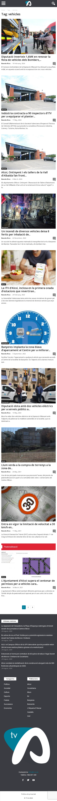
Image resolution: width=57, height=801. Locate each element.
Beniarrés (30, 704)
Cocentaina (31, 688)
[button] (53, 4)
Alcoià (4, 53)
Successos (8, 704)
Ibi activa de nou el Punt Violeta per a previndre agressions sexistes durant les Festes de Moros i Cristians (26, 636)
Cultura (6, 692)
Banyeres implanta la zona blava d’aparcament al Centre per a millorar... (25, 348)
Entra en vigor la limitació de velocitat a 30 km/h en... (28, 525)
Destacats (5, 402)
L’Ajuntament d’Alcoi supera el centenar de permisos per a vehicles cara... (28, 582)
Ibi (28, 696)
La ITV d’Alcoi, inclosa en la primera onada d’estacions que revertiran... (27, 289)
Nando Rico (5, 63)
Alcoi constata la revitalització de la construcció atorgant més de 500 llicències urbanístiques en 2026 (27, 664)
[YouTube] (33, 780)
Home (3, 10)
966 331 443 (31, 775)
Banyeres (5, 228)
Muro (29, 692)
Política (7, 684)
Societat (7, 688)
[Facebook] (23, 780)
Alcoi (3, 284)
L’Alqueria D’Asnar (34, 708)
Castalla (30, 712)
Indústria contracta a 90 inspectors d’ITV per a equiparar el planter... (26, 115)
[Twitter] (28, 780)
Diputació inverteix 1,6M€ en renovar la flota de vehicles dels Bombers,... (25, 58)
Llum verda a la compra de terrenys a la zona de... (26, 466)
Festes (6, 700)
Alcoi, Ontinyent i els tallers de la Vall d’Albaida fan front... (24, 174)
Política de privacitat (28, 794)
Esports (7, 696)
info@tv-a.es (33, 772)
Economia (8, 708)
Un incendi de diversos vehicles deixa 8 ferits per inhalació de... (25, 233)
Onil (28, 716)
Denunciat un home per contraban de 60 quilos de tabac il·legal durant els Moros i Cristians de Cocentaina (28, 655)
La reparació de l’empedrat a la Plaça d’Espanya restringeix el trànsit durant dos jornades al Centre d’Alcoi (27, 627)
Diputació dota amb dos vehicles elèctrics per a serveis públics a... (27, 407)
